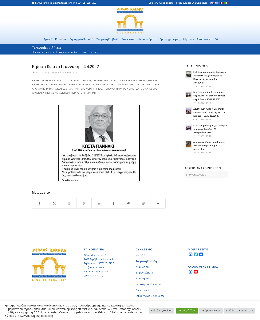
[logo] (130, 20)
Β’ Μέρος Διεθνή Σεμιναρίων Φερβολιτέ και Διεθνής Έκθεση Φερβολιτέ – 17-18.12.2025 (209, 96)
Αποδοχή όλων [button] (187, 310)
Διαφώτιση (142, 267)
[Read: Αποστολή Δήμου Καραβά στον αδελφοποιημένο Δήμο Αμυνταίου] (188, 144)
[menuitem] (162, 3)
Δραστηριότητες (145, 278)
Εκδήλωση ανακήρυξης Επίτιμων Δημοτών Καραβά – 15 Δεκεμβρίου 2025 (210, 129)
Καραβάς (141, 255)
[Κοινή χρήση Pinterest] (84, 203)
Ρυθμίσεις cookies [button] (161, 310)
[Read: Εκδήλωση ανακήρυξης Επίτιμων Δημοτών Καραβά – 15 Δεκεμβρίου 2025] (188, 127)
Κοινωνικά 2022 (69, 72)
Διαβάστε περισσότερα (239, 310)
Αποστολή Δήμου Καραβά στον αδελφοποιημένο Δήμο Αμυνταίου (209, 145)
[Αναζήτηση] (216, 39)
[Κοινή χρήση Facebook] (39, 203)
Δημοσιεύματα (144, 272)
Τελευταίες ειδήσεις (46, 48)
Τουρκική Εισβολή (146, 261)
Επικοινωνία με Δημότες (162, 2)
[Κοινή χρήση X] (54, 203)
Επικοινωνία (143, 290)
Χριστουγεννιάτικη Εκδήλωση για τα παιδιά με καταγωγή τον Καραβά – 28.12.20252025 (209, 112)
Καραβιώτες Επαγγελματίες (193, 2)
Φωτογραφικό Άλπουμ (149, 284)
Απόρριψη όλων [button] (211, 310)
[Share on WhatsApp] (69, 203)
